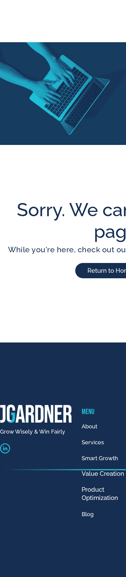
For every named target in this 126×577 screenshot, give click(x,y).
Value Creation (103, 473)
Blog (88, 514)
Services (93, 442)
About (89, 426)
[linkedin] (5, 449)
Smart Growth (100, 458)
